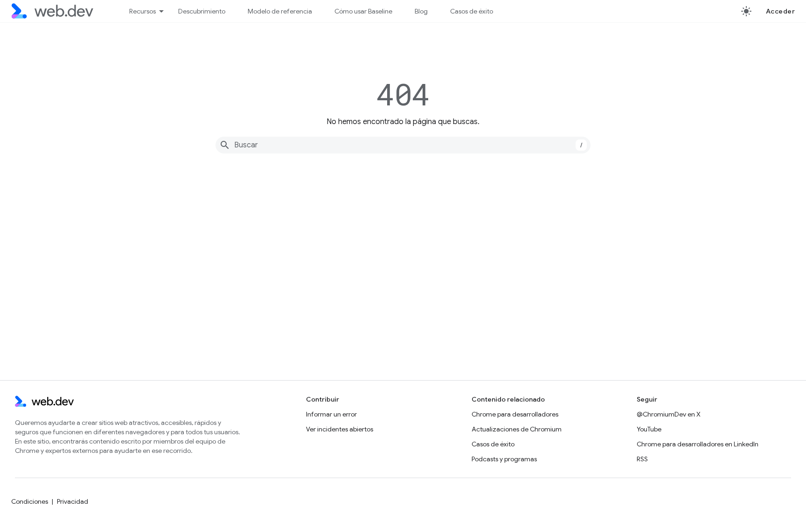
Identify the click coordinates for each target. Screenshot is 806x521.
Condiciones (29, 501)
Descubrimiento (201, 11)
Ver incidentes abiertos (339, 429)
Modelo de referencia (280, 11)
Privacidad (72, 501)
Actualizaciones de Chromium (517, 429)
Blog (421, 11)
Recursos (142, 11)
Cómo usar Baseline (363, 11)
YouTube (649, 429)
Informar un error (331, 414)
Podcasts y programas (504, 459)
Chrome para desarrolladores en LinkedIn (697, 444)
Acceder (780, 11)
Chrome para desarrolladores (515, 414)
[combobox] (403, 145)
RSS (642, 459)
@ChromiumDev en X (669, 414)
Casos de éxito (471, 11)
